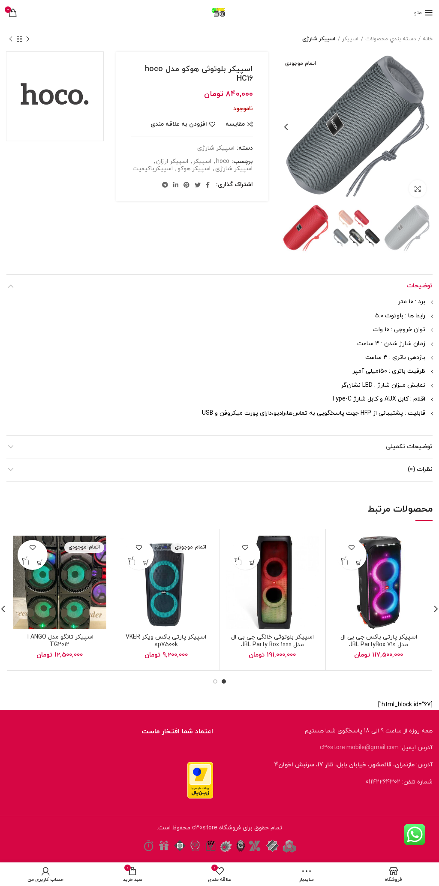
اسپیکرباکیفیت (152, 169)
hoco (222, 162)
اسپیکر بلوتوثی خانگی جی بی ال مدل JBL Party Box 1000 (272, 641)
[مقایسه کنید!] (344, 562)
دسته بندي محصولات (390, 39)
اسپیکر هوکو (193, 169)
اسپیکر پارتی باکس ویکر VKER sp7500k (166, 641)
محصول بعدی (10, 39)
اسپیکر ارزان (172, 162)
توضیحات (420, 286)
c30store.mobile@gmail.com (359, 748)
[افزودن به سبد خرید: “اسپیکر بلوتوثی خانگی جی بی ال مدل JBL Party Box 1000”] (252, 562)
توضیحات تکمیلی (409, 447)
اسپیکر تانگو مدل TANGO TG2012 (59, 641)
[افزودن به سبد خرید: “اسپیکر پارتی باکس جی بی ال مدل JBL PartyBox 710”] (359, 562)
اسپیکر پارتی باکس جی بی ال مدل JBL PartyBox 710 (378, 641)
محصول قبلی (28, 39)
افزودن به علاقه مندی (178, 124)
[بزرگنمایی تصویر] (417, 188)
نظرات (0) (420, 469)
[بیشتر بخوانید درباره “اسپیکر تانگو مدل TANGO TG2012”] (40, 562)
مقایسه (235, 124)
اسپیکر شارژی (318, 39)
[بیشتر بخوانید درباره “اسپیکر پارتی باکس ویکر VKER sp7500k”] (146, 562)
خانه (428, 39)
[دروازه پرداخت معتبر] (200, 780)
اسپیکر (350, 39)
